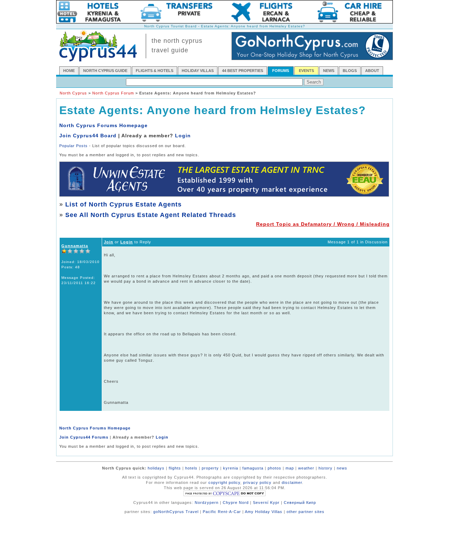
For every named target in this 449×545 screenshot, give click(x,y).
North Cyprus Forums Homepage (103, 125)
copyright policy (224, 482)
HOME (69, 70)
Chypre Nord (236, 502)
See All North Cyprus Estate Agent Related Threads (150, 214)
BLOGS (350, 70)
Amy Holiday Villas (263, 512)
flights (175, 468)
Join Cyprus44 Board (87, 135)
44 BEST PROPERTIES (242, 70)
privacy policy (257, 482)
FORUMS (280, 70)
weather (306, 468)
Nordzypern (207, 502)
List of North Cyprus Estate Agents (123, 204)
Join (108, 242)
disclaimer (292, 482)
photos (274, 468)
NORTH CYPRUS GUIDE (105, 70)
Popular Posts (73, 146)
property (210, 468)
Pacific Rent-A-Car (222, 512)
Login (183, 135)
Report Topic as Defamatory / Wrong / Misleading (323, 224)
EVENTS (306, 70)
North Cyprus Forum (113, 93)
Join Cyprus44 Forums (83, 437)
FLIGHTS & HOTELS (154, 70)
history (326, 468)
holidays (156, 468)
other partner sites (305, 512)
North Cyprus (73, 93)
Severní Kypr (266, 502)
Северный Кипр (300, 502)
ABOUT (372, 70)
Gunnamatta (74, 246)
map (290, 468)
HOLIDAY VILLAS (198, 70)
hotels (191, 468)
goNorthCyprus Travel (176, 512)
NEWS (328, 70)
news (342, 468)
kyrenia (230, 468)
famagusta (252, 468)
